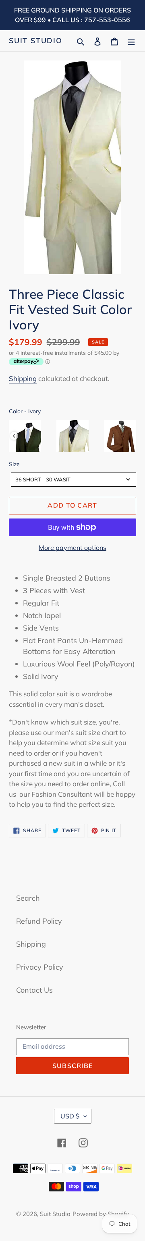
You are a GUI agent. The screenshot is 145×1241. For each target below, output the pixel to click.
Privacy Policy (39, 967)
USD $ (70, 1116)
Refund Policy (39, 921)
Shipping (23, 378)
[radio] (25, 436)
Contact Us (34, 990)
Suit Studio (35, 40)
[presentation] (14, 436)
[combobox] (73, 480)
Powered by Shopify (100, 1214)
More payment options (72, 547)
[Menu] (131, 40)
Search (28, 898)
